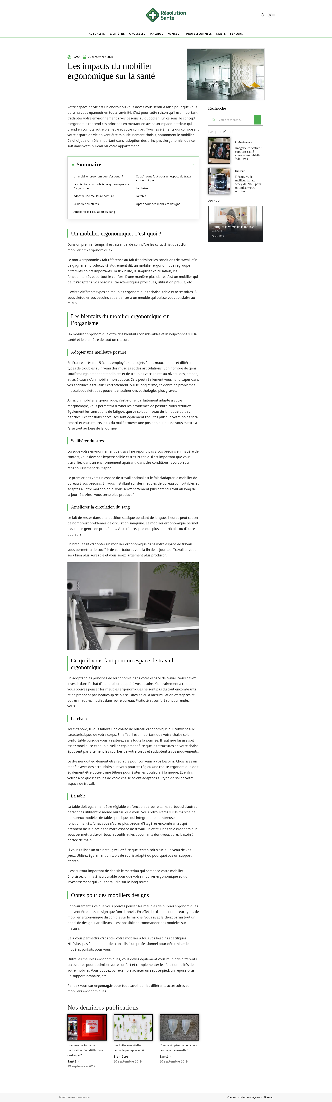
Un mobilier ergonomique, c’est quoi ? (98, 176)
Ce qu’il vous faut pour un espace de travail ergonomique (164, 178)
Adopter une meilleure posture (93, 196)
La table (141, 196)
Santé (71, 1061)
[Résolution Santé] (166, 15)
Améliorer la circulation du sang (94, 212)
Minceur (240, 171)
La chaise (142, 188)
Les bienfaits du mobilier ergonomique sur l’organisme (101, 186)
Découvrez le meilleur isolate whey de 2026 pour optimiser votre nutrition (248, 184)
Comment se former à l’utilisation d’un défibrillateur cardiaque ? (86, 1050)
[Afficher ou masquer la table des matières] (147, 164)
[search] (262, 15)
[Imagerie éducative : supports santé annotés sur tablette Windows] (219, 150)
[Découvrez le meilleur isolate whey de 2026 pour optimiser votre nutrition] (219, 181)
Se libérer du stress (86, 204)
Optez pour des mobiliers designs (158, 204)
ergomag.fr (103, 985)
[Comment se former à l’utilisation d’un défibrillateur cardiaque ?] (87, 1028)
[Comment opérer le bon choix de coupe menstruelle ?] (179, 1028)
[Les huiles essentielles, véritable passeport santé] (133, 1028)
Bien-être (121, 1056)
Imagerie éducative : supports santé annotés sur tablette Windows (248, 153)
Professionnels (243, 142)
